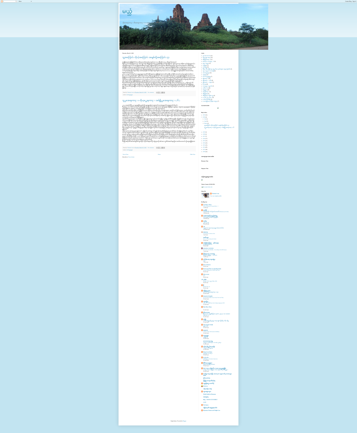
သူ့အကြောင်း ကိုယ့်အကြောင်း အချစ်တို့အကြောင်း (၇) (145, 57)
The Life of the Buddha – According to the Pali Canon (215, 249)
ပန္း (204, 260)
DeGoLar (205, 386)
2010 (204, 151)
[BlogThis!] (159, 92)
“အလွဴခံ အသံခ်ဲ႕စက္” (208, 348)
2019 (204, 132)
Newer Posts (125, 154)
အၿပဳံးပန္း (206, 237)
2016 (204, 138)
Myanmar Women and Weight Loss (211, 410)
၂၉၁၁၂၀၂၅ (206, 222)
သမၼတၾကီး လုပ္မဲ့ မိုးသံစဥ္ (210, 215)
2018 (204, 134)
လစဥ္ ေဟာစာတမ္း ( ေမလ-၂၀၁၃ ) (212, 342)
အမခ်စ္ (205, 221)
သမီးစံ (204, 279)
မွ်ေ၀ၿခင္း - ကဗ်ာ (207, 80)
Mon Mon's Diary (207, 307)
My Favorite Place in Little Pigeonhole (212, 268)
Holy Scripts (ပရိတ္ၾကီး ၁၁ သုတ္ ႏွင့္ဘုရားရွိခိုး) (214, 368)
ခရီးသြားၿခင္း (206, 59)
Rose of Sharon (207, 264)
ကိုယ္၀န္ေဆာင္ (206, 57)
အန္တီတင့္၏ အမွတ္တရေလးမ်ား (210, 407)
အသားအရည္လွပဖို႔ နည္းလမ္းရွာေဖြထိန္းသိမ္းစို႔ (216, 320)
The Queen (205, 405)
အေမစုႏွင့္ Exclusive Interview (210, 358)
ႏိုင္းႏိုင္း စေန (207, 388)
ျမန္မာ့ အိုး (205, 337)
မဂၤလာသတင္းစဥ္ (208, 341)
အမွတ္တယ (205, 90)
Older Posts (192, 154)
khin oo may (206, 274)
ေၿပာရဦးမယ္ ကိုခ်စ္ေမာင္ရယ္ (210, 101)
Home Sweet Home (207, 352)
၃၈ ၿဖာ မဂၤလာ (206, 55)
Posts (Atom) (131, 157)
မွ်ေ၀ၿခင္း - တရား (207, 82)
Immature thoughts (208, 296)
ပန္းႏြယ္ (205, 301)
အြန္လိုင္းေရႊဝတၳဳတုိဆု (209, 380)
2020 (204, 117)
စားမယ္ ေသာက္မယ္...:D (208, 61)
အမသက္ (205, 232)
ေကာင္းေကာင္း (207, 97)
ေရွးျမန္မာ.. (206, 335)
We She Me (206, 357)
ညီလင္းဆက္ (206, 378)
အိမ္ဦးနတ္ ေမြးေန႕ (208, 95)
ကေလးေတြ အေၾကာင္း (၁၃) (210, 292)
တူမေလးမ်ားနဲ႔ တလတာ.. (209, 364)
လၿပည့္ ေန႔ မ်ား (207, 86)
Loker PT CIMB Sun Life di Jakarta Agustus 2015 (214, 303)
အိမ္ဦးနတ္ (205, 93)
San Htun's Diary (207, 204)
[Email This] (157, 92)
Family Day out (206, 286)
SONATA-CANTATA (208, 248)
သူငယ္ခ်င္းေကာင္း (208, 353)
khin (204, 275)
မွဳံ (203, 285)
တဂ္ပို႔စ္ (204, 65)
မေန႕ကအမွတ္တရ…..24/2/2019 (210, 255)
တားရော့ (205, 67)
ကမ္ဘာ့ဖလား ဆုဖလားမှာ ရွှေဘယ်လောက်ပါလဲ (213, 228)
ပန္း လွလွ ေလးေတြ (208, 71)
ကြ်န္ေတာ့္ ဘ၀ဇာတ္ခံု (209, 253)
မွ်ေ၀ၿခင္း (205, 78)
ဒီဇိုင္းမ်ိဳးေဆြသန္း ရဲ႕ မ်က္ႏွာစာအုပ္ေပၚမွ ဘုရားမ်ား (216, 69)
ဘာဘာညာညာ (129, 94)
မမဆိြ (205, 210)
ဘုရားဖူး (205, 74)
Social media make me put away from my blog (213, 297)
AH (204, 226)
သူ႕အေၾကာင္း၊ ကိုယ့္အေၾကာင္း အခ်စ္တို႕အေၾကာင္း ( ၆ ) (151, 100)
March (205, 123)
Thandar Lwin (215, 193)
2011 (204, 149)
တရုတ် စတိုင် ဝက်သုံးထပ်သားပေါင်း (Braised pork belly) (216, 211)
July (205, 119)
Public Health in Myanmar (209, 394)
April (205, 121)
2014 (204, 143)
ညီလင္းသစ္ (206, 312)
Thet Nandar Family (208, 324)
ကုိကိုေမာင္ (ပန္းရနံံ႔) (209, 259)
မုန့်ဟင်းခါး (205, 326)
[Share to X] (160, 92)
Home (159, 154)
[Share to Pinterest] (164, 92)
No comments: (151, 92)
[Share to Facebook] (162, 92)
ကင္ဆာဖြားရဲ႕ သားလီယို (208, 383)
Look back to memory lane (209, 233)
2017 (204, 136)
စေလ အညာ (206, 63)
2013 (204, 145)
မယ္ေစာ (205, 330)
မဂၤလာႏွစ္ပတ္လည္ (207, 76)
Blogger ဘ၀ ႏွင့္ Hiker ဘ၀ (210, 281)
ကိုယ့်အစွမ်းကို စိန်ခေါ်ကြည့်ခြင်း (210, 217)
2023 (204, 115)
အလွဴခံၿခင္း (206, 91)
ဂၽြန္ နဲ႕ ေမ (206, 290)
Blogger (184, 421)
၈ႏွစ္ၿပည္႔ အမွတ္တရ (210, 308)
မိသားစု (204, 84)
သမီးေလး (205, 88)
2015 (204, 140)
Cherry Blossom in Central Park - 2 (210, 206)
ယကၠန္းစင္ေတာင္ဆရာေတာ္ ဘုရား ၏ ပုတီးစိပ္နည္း (215, 369)
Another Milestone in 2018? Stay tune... (211, 270)
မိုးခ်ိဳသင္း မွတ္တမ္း (207, 363)
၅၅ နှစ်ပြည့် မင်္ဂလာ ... (208, 244)
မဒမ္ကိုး (204, 319)
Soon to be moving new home (209, 238)
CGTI (204, 402)
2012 (204, 147)
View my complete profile (215, 196)
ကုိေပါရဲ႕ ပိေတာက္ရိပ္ (209, 346)
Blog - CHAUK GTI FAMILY (210, 399)
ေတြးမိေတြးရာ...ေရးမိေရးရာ (211, 243)
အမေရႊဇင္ (206, 397)
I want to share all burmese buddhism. (211, 331)
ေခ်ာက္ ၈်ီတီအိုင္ (207, 99)
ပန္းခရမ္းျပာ (207, 391)
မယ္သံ (127, 11)
